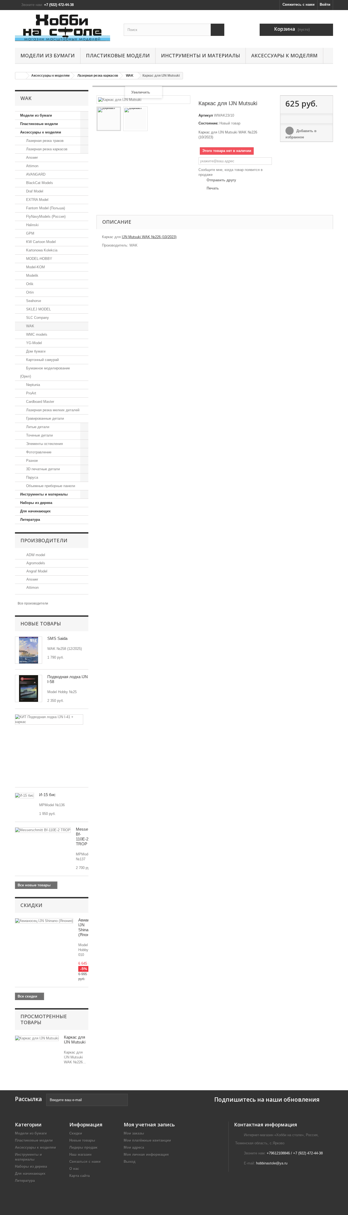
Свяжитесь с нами (298, 4)
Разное (31, 461)
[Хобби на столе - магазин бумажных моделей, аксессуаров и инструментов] (65, 27)
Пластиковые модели (118, 55)
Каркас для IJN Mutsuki (74, 1039)
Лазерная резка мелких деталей (52, 410)
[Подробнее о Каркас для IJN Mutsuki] (37, 1038)
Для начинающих (35, 511)
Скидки (31, 905)
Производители (43, 540)
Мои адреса (134, 1147)
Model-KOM (35, 267)
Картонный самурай (42, 360)
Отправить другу (221, 180)
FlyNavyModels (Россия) (45, 216)
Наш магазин (80, 1154)
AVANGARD (35, 174)
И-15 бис (47, 794)
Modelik (31, 275)
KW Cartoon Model (40, 242)
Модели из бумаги (47, 55)
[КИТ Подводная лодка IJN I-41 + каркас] (49, 719)
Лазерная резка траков (44, 141)
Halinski (32, 225)
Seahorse (33, 301)
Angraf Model (36, 571)
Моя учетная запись (149, 1124)
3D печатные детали (42, 469)
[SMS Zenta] (28, 650)
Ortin (29, 292)
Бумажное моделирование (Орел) (45, 372)
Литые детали (37, 427)
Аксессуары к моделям (284, 55)
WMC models (36, 334)
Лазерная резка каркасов (46, 149)
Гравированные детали (44, 418)
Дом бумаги (35, 351)
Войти (325, 4)
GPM (29, 233)
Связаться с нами (85, 1162)
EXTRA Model (36, 200)
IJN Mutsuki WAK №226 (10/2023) (149, 237)
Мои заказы (134, 1133)
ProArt (30, 393)
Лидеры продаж (83, 1147)
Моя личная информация (146, 1154)
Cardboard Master (39, 402)
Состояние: (208, 123)
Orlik (29, 284)
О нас (74, 1169)
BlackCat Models (39, 183)
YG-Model (33, 343)
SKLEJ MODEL (38, 309)
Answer (31, 157)
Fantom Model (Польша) (45, 208)
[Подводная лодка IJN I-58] (28, 688)
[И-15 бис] (24, 795)
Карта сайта (79, 1176)
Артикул (205, 115)
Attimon (31, 166)
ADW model (35, 555)
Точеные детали (39, 435)
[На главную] (20, 75)
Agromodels (35, 563)
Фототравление (38, 452)
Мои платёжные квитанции (147, 1140)
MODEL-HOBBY (38, 259)
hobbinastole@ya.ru (271, 1163)
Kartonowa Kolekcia (41, 250)
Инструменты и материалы (200, 55)
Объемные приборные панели (50, 486)
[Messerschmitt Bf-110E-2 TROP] (43, 830)
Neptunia (32, 385)
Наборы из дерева (36, 503)
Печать (213, 188)
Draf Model (34, 191)
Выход (129, 1162)
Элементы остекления (44, 444)
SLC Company (37, 318)
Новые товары (40, 623)
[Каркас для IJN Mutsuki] (109, 119)
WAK (29, 326)
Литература (30, 520)
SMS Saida (57, 638)
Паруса (31, 477)
